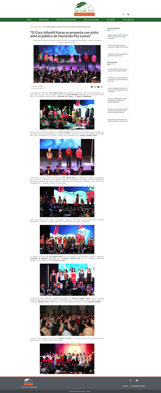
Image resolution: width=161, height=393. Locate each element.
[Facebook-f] (123, 14)
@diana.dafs (33, 387)
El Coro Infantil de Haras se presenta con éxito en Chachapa (118, 46)
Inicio (29, 19)
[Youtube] (128, 14)
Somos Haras (44, 19)
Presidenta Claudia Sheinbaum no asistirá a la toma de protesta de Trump (118, 79)
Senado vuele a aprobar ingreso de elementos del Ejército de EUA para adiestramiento (118, 110)
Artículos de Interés (91, 19)
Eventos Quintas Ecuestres (66, 19)
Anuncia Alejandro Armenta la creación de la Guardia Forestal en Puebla (118, 89)
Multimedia (110, 19)
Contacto (125, 386)
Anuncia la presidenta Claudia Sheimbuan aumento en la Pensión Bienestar (117, 100)
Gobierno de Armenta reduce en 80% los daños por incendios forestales (118, 36)
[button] (91, 87)
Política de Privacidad (138, 386)
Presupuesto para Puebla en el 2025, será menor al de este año (118, 120)
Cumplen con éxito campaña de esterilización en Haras (118, 55)
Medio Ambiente (128, 19)
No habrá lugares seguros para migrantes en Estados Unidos (117, 70)
